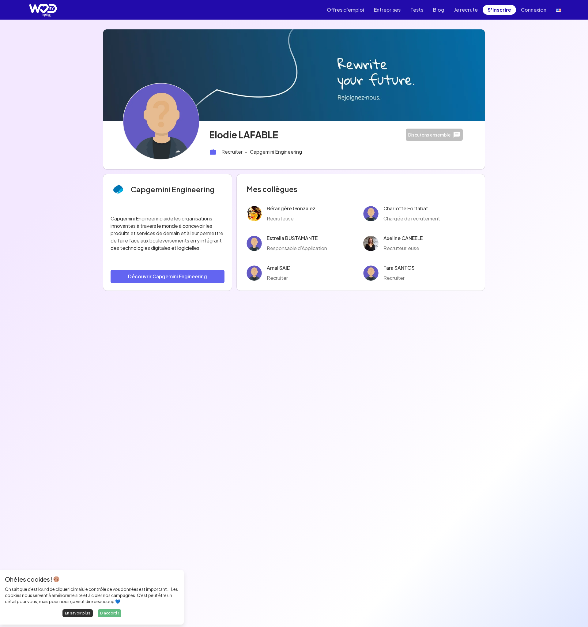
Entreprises (387, 9)
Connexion (533, 9)
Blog (438, 9)
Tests (416, 9)
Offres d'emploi (345, 9)
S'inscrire (499, 9)
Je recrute (466, 9)
